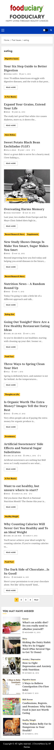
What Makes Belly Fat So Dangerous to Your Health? (36, 727)
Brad (8, 112)
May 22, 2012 (19, 254)
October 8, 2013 (31, 734)
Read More (11, 87)
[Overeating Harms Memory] (27, 186)
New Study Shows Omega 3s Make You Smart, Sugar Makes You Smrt (26, 246)
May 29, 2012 (30, 213)
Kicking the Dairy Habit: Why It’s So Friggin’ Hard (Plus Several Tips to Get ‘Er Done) (36, 647)
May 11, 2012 (19, 292)
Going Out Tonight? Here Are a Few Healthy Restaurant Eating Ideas (27, 326)
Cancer (25, 619)
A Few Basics (10, 96)
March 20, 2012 (20, 494)
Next (36, 599)
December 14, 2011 (21, 577)
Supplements (32, 234)
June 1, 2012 (25, 150)
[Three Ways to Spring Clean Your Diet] (27, 356)
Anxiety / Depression (31, 659)
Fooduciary (27, 16)
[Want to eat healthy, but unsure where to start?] (27, 478)
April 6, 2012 (30, 456)
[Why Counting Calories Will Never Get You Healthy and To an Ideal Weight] (27, 516)
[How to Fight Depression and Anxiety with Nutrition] (11, 666)
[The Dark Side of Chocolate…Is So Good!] (27, 562)
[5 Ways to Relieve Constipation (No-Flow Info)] (11, 686)
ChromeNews (39, 743)
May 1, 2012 (18, 372)
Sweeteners (10, 436)
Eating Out (9, 314)
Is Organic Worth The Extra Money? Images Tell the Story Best (25, 406)
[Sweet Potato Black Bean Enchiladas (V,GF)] (27, 135)
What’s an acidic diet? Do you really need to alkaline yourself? (35, 625)
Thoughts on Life (12, 394)
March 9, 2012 (31, 536)
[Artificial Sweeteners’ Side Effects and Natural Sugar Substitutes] (27, 436)
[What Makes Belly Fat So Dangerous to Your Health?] (11, 727)
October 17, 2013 (32, 693)
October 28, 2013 (32, 673)
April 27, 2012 (19, 414)
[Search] (51, 30)
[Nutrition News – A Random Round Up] (27, 276)
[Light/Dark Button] (45, 30)
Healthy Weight (11, 516)
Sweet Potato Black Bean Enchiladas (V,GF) (22, 144)
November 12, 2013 (32, 633)
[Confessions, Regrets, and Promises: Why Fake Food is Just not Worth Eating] (11, 706)
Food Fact (9, 356)
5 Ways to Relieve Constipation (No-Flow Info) (35, 686)
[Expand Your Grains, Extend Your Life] (27, 97)
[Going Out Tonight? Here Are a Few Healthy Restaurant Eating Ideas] (27, 314)
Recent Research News (16, 199)
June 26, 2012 (19, 112)
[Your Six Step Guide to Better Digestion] (27, 59)
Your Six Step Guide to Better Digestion (25, 68)
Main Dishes (10, 134)
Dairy (24, 638)
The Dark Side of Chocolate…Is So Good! (26, 571)
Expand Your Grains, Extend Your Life (24, 106)
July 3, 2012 (26, 74)
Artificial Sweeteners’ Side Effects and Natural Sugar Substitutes (23, 448)
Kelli (8, 372)
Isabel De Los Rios (13, 334)
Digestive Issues (11, 58)
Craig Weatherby (13, 213)
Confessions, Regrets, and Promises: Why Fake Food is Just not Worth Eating (36, 708)
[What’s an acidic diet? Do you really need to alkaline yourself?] (11, 625)
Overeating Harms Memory (24, 209)
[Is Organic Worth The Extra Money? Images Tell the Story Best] (27, 394)
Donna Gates (11, 74)
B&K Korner (27, 699)
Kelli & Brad (11, 150)
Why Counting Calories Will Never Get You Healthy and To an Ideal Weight (26, 528)
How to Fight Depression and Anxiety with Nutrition (36, 666)
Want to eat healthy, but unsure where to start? (21, 488)
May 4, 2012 (30, 334)
